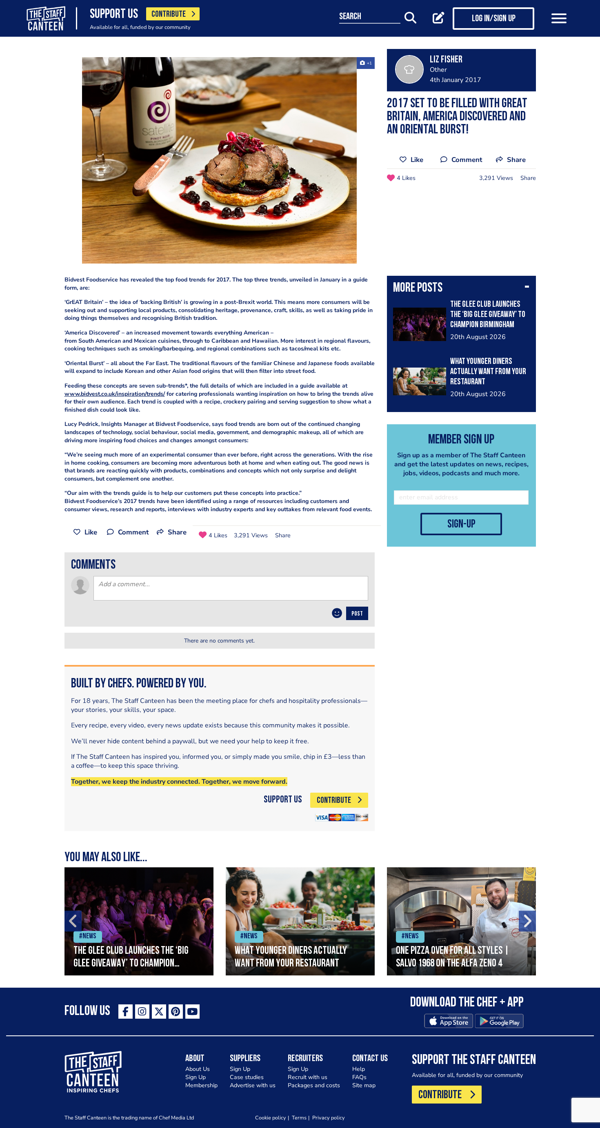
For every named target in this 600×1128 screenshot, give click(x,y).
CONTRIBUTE (168, 14)
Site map (364, 1085)
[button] (461, 289)
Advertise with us (253, 1085)
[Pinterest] (176, 1011)
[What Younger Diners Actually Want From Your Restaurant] (300, 921)
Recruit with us (307, 1077)
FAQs (359, 1077)
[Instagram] (142, 1011)
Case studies (247, 1077)
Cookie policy (270, 1117)
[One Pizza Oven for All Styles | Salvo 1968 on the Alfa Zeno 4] (461, 921)
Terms (299, 1117)
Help (358, 1069)
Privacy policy (328, 1117)
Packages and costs (314, 1085)
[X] (159, 1011)
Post (357, 614)
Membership (201, 1085)
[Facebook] (125, 1011)
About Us (197, 1069)
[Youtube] (192, 1011)
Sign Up (195, 1077)
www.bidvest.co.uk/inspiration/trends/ (114, 394)
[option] (219, 160)
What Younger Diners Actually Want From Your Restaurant (488, 371)
